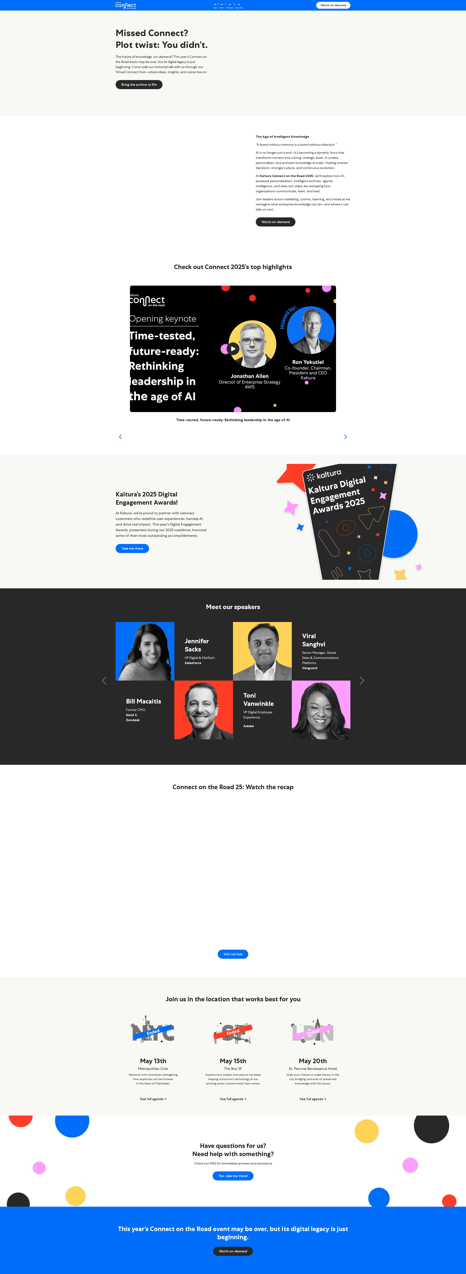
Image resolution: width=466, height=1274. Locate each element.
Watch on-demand (333, 5)
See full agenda (151, 1099)
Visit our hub (233, 954)
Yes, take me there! (233, 1176)
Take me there (132, 548)
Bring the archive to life (139, 85)
